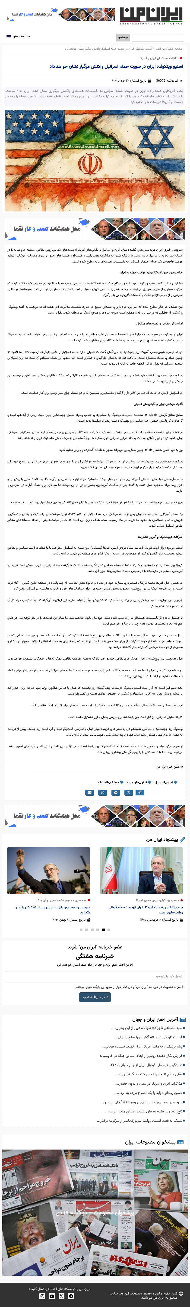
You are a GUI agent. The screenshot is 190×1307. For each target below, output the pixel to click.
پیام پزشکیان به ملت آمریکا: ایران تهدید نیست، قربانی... (142, 1046)
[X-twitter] (61, 1296)
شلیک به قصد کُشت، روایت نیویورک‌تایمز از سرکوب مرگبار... (140, 1120)
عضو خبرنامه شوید (95, 997)
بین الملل (160, 49)
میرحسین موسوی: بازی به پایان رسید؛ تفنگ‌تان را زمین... (141, 1102)
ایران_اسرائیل (164, 782)
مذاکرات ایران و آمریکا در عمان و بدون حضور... (149, 1083)
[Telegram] (71, 1296)
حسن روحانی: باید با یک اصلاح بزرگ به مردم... (148, 1093)
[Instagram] (42, 1296)
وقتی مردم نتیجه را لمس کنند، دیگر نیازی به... (149, 1074)
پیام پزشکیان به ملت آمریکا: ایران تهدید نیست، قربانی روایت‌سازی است (146, 910)
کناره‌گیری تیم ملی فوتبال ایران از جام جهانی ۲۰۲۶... (145, 1065)
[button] (9, 36)
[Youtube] (52, 1296)
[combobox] (157, 38)
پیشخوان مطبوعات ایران (150, 1142)
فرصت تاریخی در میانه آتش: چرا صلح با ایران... (148, 1037)
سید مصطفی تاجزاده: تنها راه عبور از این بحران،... (147, 1028)
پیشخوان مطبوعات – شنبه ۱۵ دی (95, 1212)
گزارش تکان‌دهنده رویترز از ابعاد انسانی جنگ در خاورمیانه (141, 1056)
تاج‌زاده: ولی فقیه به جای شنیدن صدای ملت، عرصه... (144, 1111)
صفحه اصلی (175, 49)
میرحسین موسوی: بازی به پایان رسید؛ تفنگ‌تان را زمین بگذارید (52, 910)
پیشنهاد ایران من (162, 839)
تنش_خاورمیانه (137, 782)
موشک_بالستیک (108, 782)
